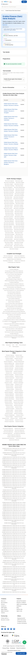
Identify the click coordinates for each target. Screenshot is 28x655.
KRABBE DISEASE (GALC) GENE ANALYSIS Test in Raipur (14, 541)
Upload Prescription (21, 600)
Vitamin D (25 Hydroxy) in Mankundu (14, 308)
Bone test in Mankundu (19, 430)
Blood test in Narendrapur (19, 226)
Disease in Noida (9, 405)
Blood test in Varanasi (8, 247)
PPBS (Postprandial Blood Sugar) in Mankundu (14, 280)
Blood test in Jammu (8, 208)
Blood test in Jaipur (9, 206)
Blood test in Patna (19, 232)
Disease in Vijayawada (9, 421)
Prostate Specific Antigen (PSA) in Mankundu (14, 271)
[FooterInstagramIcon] (5, 629)
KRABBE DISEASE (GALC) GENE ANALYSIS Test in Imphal (14, 571)
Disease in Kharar (18, 387)
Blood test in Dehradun (8, 193)
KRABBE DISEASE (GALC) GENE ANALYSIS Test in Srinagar (14, 546)
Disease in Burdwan (20, 363)
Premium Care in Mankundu (19, 257)
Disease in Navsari (9, 403)
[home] (8, 1)
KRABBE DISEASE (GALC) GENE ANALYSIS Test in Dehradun (14, 462)
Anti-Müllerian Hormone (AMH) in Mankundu (14, 335)
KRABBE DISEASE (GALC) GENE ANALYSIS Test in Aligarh (14, 463)
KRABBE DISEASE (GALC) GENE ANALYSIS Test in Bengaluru (14, 549)
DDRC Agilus (4, 607)
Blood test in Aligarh (9, 184)
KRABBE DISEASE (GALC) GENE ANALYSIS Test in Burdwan (14, 458)
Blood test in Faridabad (19, 195)
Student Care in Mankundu (20, 260)
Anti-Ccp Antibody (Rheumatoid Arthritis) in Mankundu (14, 311)
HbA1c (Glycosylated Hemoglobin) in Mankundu (14, 283)
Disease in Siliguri (9, 416)
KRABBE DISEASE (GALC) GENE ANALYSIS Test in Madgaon (14, 515)
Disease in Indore (9, 379)
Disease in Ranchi (9, 411)
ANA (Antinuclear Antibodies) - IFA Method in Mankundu (14, 288)
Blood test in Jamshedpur (19, 208)
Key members (4, 602)
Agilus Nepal (4, 609)
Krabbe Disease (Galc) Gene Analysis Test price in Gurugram (10, 111)
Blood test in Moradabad (9, 223)
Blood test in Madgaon (8, 218)
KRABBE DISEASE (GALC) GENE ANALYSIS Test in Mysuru (14, 525)
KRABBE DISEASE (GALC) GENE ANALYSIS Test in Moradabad (14, 521)
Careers (3, 612)
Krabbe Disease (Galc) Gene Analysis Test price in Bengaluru (10, 162)
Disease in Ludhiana (19, 390)
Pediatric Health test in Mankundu (14, 436)
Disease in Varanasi (19, 419)
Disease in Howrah (19, 376)
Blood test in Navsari (8, 229)
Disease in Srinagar (18, 416)
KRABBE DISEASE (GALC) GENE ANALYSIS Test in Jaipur (14, 493)
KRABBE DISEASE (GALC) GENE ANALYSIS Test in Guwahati (14, 482)
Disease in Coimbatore (9, 366)
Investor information (22, 623)
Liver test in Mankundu (7, 433)
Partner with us (4, 618)
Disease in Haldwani (9, 376)
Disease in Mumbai (19, 397)
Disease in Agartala (10, 355)
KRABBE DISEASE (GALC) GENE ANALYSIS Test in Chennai (14, 448)
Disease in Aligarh (9, 358)
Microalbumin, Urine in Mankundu (14, 314)
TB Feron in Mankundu (14, 325)
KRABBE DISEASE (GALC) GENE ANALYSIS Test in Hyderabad (14, 488)
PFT (10, 346)
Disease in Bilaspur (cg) (9, 363)
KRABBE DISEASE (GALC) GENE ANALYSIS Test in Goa (14, 556)
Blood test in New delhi (19, 229)
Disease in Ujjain (22, 418)
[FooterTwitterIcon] (14, 629)
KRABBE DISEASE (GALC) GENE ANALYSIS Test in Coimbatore (14, 451)
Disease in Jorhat (18, 384)
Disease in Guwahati (19, 374)
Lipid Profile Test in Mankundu (14, 316)
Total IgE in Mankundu (14, 333)
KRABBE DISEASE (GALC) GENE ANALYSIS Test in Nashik (14, 528)
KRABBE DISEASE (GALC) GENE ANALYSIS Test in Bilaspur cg (14, 584)
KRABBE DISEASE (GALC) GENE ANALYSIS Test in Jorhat (14, 504)
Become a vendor (5, 619)
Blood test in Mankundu (9, 219)
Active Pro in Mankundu (7, 257)
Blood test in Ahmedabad (9, 182)
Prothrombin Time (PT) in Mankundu (14, 295)
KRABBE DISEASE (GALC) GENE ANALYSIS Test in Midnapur (14, 592)
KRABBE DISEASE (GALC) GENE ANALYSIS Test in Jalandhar (14, 494)
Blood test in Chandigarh (9, 190)
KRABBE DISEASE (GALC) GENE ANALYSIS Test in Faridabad (14, 474)
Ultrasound (8, 344)
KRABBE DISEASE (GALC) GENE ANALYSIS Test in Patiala (14, 537)
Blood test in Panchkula (18, 231)
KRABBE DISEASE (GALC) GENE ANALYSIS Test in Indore (14, 490)
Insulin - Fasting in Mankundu (14, 277)
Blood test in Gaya (8, 197)
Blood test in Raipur (9, 235)
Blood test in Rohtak (8, 239)
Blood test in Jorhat (19, 210)
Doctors (3, 604)
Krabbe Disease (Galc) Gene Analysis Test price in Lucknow (10, 136)
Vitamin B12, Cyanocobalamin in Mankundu (14, 305)
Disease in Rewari (18, 411)
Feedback (19, 606)
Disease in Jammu (8, 382)
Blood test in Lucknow (8, 216)
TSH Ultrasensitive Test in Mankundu (14, 287)
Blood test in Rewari (19, 237)
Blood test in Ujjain (8, 245)
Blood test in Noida (8, 231)
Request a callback (21, 602)
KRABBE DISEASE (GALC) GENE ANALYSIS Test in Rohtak (14, 581)
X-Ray (3, 344)
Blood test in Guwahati (19, 200)
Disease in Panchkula (18, 405)
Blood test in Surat (9, 244)
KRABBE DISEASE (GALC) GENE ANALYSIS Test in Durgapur (14, 471)
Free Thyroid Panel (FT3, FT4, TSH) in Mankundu (14, 290)
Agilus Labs (19, 611)
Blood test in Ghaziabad (18, 197)
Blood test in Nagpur (8, 226)
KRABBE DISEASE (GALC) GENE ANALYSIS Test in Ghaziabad (14, 477)
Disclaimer (12, 648)
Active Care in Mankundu (19, 255)
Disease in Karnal (9, 387)
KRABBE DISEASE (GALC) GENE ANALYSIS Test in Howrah (14, 485)
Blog (18, 607)
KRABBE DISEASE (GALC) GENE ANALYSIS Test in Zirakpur (14, 465)
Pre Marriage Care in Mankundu (14, 262)
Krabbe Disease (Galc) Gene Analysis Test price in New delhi (10, 155)
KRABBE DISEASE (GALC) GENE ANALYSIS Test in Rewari (14, 569)
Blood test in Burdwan (20, 189)
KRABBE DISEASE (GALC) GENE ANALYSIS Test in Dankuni (14, 460)
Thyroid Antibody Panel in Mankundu (14, 296)
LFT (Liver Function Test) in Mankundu (14, 274)
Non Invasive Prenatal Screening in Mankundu (14, 331)
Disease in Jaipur (9, 381)
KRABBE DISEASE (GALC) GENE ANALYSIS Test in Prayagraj (14, 469)
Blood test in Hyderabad (9, 203)
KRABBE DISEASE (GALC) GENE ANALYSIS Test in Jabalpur (14, 491)
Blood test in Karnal (9, 213)
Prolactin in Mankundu (14, 269)
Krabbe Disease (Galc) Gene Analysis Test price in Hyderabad (10, 118)
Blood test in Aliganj (20, 182)
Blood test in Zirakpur (14, 248)
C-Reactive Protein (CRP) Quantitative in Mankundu (14, 323)
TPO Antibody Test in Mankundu (14, 293)
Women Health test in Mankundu (14, 435)
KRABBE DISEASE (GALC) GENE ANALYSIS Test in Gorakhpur (14, 479)
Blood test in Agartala (9, 180)
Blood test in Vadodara (18, 245)
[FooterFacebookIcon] (8, 629)
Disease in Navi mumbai (18, 402)
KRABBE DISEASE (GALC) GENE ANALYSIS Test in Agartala (14, 562)
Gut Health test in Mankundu (19, 433)
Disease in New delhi (18, 403)
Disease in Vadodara (9, 419)
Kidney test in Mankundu (19, 431)
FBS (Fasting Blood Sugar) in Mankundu (14, 279)
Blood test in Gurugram (8, 200)
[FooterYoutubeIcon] (2, 629)
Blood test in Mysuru (20, 224)
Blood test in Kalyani (9, 211)
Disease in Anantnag (10, 360)
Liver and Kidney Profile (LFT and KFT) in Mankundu (14, 319)
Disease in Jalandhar (18, 381)
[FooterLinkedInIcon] (11, 629)
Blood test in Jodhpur (9, 210)
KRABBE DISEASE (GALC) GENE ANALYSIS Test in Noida (14, 533)
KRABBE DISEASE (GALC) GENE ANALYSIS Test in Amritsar (14, 496)
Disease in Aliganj (19, 356)
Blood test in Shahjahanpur (9, 240)
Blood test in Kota (19, 214)
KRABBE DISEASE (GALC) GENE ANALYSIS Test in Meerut (14, 517)
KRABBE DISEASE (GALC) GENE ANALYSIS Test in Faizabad (14, 472)
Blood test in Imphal (20, 203)
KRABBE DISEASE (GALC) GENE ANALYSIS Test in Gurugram (14, 480)
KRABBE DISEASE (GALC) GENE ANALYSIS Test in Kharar (14, 573)
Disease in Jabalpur (18, 379)
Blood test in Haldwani (9, 201)
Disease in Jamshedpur (18, 382)
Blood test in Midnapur (9, 221)
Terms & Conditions (21, 648)
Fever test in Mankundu (8, 431)
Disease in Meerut (19, 394)
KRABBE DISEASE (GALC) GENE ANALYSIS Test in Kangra (14, 566)
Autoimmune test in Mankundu (8, 438)
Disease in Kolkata (10, 389)
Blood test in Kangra (19, 211)
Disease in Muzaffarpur (9, 398)
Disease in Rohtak (8, 413)
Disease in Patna (18, 406)
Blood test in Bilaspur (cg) (9, 189)
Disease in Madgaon (9, 392)
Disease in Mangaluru (19, 392)
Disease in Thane (14, 418)
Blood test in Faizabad (8, 195)
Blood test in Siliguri (9, 242)
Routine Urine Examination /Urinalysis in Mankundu (14, 285)
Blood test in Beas (19, 185)
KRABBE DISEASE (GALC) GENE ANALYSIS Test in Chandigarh (14, 590)
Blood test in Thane (18, 244)
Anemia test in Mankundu (14, 439)
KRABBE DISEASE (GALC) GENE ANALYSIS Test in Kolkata (14, 508)
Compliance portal (21, 621)
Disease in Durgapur (19, 368)
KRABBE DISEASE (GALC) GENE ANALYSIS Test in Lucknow (14, 512)
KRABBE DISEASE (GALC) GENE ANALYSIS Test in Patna (14, 538)
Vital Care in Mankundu (8, 255)
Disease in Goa (9, 372)
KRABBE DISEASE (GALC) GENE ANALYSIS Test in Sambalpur (14, 564)
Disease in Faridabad (19, 369)
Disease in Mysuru (19, 398)
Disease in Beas (19, 360)
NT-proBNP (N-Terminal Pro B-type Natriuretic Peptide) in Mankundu (14, 322)
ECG (13, 344)
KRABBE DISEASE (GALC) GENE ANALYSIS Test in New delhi (14, 532)
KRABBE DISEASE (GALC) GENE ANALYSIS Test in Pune (14, 540)
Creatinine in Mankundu (14, 282)
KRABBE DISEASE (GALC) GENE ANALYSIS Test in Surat (14, 548)
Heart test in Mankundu (8, 430)
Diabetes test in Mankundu (20, 428)
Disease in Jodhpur (10, 384)
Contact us (3, 606)
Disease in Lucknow (9, 390)
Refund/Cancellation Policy (14, 650)
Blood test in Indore (9, 205)
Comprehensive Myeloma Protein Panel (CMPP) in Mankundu (14, 337)
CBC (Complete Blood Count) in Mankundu (14, 306)
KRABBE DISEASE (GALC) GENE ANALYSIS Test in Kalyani (14, 505)
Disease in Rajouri (18, 410)
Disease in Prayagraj (10, 408)
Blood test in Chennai (20, 190)
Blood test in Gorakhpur (18, 198)
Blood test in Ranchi (9, 237)
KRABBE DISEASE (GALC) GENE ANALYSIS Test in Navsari (14, 530)
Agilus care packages (22, 604)
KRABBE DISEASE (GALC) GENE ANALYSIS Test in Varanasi (14, 554)
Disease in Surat (5, 418)
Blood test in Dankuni (20, 192)
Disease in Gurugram (9, 374)
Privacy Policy (6, 648)
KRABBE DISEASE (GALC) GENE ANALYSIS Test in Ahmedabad (14, 577)
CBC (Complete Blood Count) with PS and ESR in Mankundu (14, 313)
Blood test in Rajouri (19, 235)
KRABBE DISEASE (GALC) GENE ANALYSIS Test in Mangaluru (14, 574)
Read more (5, 24)
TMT (17, 344)
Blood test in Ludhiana (19, 216)
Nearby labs (19, 609)
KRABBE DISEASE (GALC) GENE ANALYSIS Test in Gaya (14, 476)
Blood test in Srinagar (19, 242)
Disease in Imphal (19, 377)
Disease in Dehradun (9, 368)
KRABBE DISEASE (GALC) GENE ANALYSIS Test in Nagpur (14, 527)
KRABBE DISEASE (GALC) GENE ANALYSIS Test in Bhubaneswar (14, 580)
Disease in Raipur (9, 410)
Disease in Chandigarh (9, 364)
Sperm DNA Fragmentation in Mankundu (14, 330)
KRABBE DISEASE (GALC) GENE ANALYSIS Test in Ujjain (14, 551)
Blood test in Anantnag (9, 185)
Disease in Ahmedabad (9, 356)
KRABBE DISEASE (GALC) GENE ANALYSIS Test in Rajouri (14, 452)
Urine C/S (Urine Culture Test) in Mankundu (14, 303)
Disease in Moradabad (9, 397)
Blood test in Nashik (8, 227)
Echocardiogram (22, 344)
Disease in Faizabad (9, 369)
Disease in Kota (18, 389)
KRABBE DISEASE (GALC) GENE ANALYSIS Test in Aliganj (14, 457)
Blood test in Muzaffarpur (9, 224)
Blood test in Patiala (9, 232)
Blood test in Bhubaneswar (19, 187)
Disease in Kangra (18, 385)
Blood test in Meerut (19, 219)
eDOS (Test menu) (21, 619)
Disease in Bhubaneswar (19, 361)
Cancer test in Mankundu (21, 438)
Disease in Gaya (9, 371)
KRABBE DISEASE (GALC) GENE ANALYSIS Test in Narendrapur (14, 455)
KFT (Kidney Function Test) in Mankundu (14, 300)
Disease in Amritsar (18, 358)
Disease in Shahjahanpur (10, 415)
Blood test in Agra (19, 180)
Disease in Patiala (9, 406)
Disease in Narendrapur (18, 400)
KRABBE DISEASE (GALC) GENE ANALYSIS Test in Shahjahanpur (14, 467)
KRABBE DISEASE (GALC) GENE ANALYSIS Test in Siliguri (14, 545)
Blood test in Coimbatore (9, 192)
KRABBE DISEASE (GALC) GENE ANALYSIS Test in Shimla (14, 543)
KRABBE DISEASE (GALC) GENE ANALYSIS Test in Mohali (14, 518)
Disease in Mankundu (9, 394)
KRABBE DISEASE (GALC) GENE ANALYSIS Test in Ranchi (14, 586)
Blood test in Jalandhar (18, 206)
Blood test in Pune (19, 234)
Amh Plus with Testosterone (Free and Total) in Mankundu (14, 327)
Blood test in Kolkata (10, 214)
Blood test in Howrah (19, 201)
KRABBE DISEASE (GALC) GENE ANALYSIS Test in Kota (14, 510)
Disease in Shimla (19, 415)
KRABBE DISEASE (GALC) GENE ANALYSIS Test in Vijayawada (14, 559)
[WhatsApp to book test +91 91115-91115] (24, 642)
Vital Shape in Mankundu (8, 260)
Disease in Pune (19, 408)
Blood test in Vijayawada (19, 247)
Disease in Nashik (8, 402)
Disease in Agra (19, 355)
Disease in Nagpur (8, 400)
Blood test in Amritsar (19, 184)
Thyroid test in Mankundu (8, 428)
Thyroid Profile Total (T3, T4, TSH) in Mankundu (14, 309)
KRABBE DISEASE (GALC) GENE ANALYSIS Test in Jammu (14, 498)
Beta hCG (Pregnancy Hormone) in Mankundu (14, 272)
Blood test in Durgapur (19, 193)
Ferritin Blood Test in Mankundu (14, 275)
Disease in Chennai (19, 364)
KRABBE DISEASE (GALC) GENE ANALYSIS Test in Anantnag (14, 587)
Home (2, 10)
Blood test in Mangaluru (19, 218)
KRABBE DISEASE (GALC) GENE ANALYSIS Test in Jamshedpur (14, 500)
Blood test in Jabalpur (18, 205)
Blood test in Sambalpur (19, 239)
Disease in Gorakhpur (18, 372)
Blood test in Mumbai (20, 223)
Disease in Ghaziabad (18, 371)
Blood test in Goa (8, 198)
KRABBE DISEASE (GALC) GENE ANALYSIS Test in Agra (14, 568)
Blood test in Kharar (19, 213)
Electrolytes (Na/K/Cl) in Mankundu (14, 317)
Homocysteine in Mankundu (14, 298)
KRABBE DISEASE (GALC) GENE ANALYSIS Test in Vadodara (14, 553)
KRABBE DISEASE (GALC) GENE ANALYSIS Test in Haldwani (14, 484)
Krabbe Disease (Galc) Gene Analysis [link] (13, 10)
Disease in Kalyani (9, 385)
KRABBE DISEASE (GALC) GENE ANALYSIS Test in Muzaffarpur (14, 523)
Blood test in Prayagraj (9, 234)
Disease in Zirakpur (19, 421)
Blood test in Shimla (20, 240)
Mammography (16, 346)
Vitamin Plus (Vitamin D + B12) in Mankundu (14, 328)
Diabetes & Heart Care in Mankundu (14, 259)
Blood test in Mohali (19, 221)
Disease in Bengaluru (8, 361)
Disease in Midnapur (10, 395)
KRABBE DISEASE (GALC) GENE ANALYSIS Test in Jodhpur (14, 502)
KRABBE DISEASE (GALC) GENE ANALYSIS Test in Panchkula (14, 535)
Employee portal (21, 618)
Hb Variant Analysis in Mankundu (14, 292)
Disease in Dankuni (19, 366)
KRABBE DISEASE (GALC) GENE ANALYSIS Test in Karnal (14, 507)
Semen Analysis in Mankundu (14, 301)
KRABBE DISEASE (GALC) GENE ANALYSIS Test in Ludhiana (14, 513)
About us (3, 600)
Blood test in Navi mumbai (19, 227)
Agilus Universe (4, 611)
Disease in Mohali (19, 395)
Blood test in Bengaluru (8, 187)
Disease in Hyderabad (9, 377)
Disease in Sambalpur (18, 413)
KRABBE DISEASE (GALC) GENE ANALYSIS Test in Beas (14, 560)
